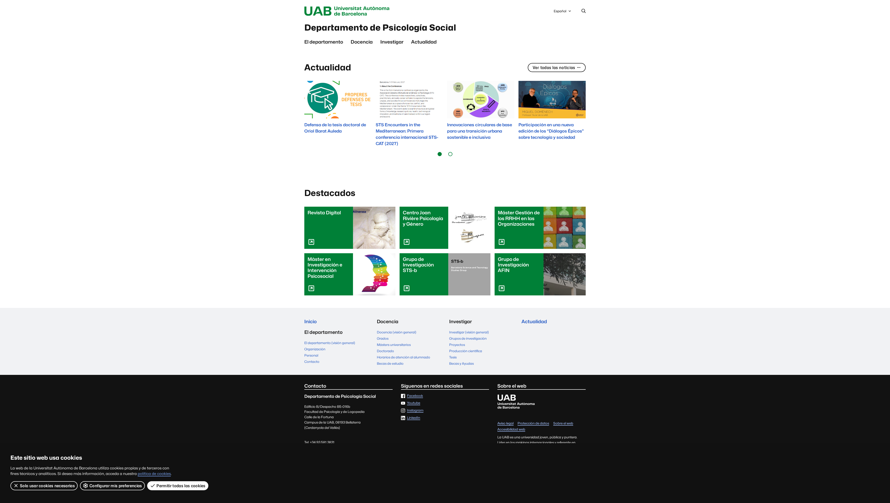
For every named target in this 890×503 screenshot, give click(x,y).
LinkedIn (413, 418)
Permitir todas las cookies (180, 485)
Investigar (392, 42)
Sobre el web (563, 423)
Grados (382, 338)
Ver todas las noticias (554, 67)
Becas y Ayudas (461, 363)
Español (559, 12)
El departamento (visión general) (329, 343)
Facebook (415, 396)
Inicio (310, 321)
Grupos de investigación (468, 338)
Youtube (413, 403)
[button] (439, 154)
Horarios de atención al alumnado (403, 357)
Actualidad (424, 42)
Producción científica (465, 351)
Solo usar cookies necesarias (47, 485)
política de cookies (154, 473)
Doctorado (385, 351)
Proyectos (457, 345)
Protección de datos (533, 423)
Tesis (453, 357)
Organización (314, 349)
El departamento (323, 42)
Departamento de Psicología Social (380, 27)
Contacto (311, 362)
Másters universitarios (394, 345)
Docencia (362, 42)
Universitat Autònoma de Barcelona (348, 11)
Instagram (415, 410)
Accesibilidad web (511, 429)
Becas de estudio (390, 363)
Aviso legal (505, 423)
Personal (311, 355)
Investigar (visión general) (469, 332)
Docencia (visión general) (396, 332)
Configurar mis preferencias (115, 485)
